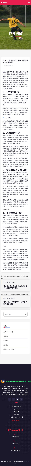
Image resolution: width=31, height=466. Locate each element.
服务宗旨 (5, 345)
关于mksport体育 (8, 332)
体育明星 (5, 340)
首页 (11, 36)
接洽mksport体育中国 (9, 349)
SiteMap (16, 424)
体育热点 (5, 336)
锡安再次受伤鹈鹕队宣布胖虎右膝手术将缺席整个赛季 (15, 287)
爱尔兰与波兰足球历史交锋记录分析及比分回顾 (15, 303)
